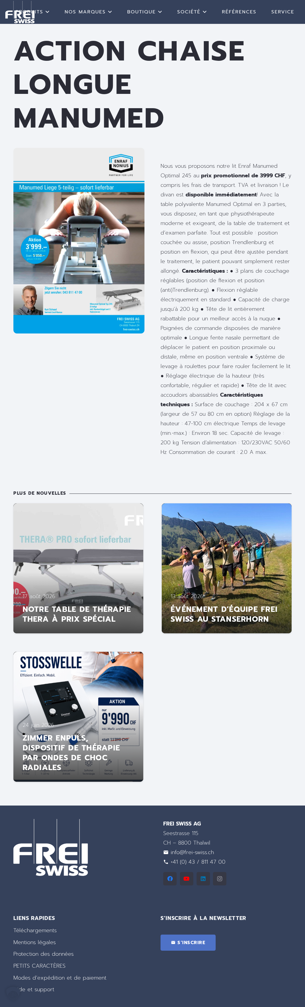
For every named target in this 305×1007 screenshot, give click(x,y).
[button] (48, 12)
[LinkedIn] (203, 878)
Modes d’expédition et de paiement (59, 978)
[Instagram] (219, 878)
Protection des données (43, 954)
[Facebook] (170, 878)
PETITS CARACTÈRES (39, 966)
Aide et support (33, 989)
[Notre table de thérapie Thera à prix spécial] (78, 568)
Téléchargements (35, 930)
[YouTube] (186, 878)
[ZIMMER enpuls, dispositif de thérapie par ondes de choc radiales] (78, 717)
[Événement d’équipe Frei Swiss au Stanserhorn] (227, 568)
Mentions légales (34, 942)
